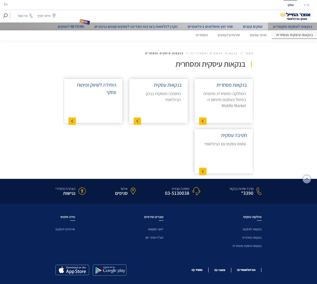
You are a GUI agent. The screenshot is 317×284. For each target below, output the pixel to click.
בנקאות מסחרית (252, 238)
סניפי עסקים (258, 35)
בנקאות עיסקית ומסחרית (247, 246)
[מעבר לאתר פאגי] (219, 270)
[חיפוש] (5, 15)
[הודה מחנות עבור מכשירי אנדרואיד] (109, 270)
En (5, 4)
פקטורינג (202, 35)
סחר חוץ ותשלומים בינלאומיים (210, 26)
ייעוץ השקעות (155, 229)
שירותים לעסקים (229, 35)
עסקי (291, 5)
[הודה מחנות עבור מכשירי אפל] (72, 270)
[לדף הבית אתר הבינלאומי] (295, 16)
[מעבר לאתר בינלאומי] (246, 270)
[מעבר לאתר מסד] (197, 269)
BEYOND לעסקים (71, 26)
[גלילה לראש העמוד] (307, 179)
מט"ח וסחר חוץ (154, 238)
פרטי (307, 5)
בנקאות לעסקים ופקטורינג (292, 26)
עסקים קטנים (253, 26)
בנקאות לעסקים (252, 229)
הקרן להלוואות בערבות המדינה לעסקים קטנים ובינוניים (136, 26)
